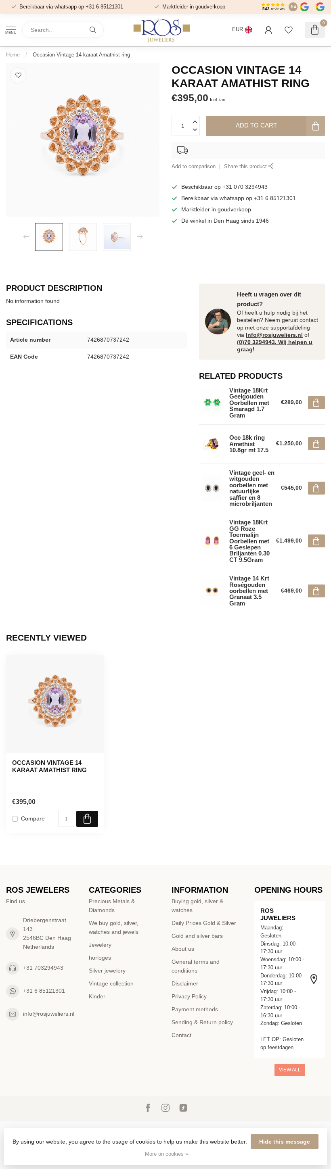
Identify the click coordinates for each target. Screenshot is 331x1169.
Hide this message (284, 1141)
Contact (181, 1035)
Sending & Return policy (202, 1022)
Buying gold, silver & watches (197, 905)
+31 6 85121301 (44, 990)
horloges (100, 957)
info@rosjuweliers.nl (48, 1013)
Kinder (97, 996)
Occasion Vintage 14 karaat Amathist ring (81, 55)
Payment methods (195, 1009)
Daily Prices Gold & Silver (204, 923)
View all (290, 1070)
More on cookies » (166, 1154)
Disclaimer (185, 983)
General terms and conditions (196, 966)
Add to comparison (194, 166)
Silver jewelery (107, 970)
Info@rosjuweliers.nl (274, 335)
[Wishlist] (289, 30)
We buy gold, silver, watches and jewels (113, 927)
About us (183, 949)
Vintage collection (111, 983)
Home (13, 55)
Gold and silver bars (197, 936)
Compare (33, 819)
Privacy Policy (189, 996)
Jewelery (100, 944)
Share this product (246, 166)
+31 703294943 (43, 967)
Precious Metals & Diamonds (112, 905)
